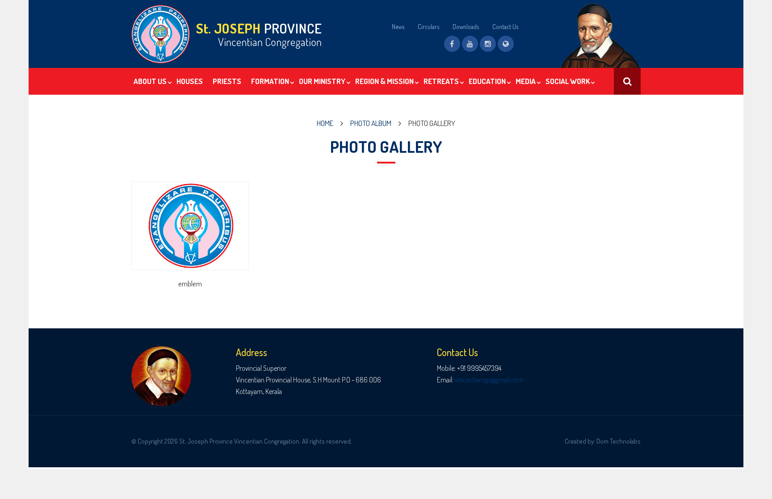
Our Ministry (322, 81)
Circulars (428, 26)
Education (487, 81)
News (398, 26)
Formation (270, 81)
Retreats (441, 81)
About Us (150, 81)
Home (325, 123)
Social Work (567, 81)
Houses (189, 81)
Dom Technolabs (618, 441)
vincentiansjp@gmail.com (489, 379)
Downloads (466, 26)
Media (526, 81)
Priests (227, 81)
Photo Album (370, 123)
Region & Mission (384, 81)
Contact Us (505, 26)
